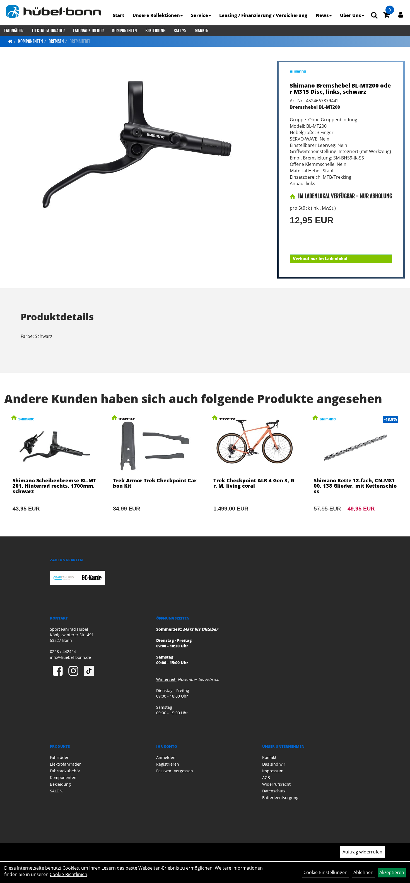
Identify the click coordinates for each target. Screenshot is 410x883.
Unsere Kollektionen (156, 15)
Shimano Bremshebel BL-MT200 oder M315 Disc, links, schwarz (340, 88)
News (322, 15)
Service (199, 15)
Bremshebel (79, 41)
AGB (266, 777)
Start (118, 15)
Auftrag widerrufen (362, 852)
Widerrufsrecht (276, 784)
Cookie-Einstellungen (325, 872)
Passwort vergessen (174, 770)
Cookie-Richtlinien (68, 874)
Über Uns (350, 15)
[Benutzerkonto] (400, 14)
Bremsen (56, 41)
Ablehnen (363, 872)
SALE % (180, 30)
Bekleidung (155, 30)
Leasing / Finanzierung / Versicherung (263, 15)
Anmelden (165, 757)
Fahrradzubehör (88, 30)
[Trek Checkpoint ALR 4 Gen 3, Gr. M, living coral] (255, 471)
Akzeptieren (391, 872)
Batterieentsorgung (280, 797)
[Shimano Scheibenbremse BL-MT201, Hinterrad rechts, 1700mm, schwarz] (54, 471)
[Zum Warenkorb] (386, 16)
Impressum (272, 770)
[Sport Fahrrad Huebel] (53, 11)
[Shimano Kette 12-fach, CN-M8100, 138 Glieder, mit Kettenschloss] (355, 471)
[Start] (10, 41)
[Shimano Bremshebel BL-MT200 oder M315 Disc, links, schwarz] (137, 144)
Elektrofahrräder (48, 30)
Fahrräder (13, 30)
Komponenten (124, 30)
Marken (202, 30)
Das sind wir (273, 764)
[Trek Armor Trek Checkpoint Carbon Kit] (154, 471)
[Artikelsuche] (374, 15)
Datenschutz (274, 791)
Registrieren (167, 764)
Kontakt (269, 757)
